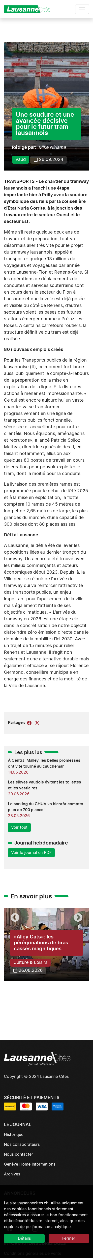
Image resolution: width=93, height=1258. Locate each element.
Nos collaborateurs (22, 1145)
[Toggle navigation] (82, 9)
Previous (15, 918)
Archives (12, 1174)
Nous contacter (18, 1154)
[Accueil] (29, 9)
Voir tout (19, 827)
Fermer (68, 1238)
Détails (24, 1238)
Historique (13, 1135)
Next (78, 918)
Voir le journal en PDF (31, 853)
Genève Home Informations (29, 1164)
